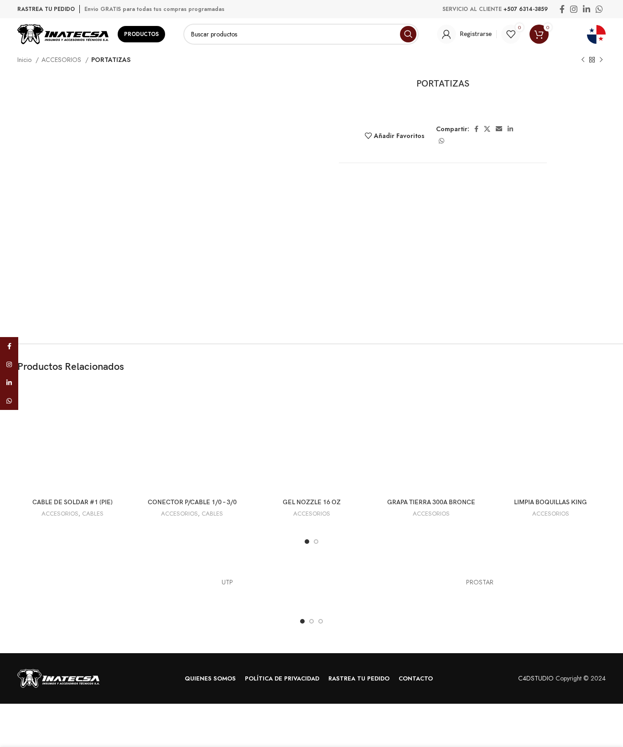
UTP (227, 582)
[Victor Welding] (143, 582)
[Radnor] (395, 582)
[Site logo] (63, 33)
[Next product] (601, 60)
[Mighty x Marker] (564, 582)
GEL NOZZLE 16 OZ (312, 502)
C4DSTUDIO (536, 678)
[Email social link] (499, 129)
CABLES (93, 514)
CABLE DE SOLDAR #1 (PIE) (72, 502)
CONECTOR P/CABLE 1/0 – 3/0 (192, 502)
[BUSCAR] (408, 34)
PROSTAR (479, 582)
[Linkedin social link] (586, 9)
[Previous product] (582, 60)
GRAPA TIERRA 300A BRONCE (431, 502)
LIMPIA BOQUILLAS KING (550, 502)
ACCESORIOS (62, 59)
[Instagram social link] (573, 9)
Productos (141, 34)
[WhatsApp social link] (599, 9)
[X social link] (487, 129)
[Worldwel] (59, 582)
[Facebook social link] (562, 9)
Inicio (25, 59)
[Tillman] (311, 582)
